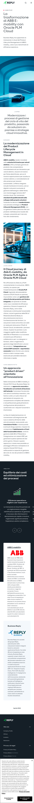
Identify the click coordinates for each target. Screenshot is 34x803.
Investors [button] (5, 737)
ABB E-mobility (14, 547)
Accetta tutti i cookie (25, 799)
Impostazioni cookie (8, 799)
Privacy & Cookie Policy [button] (9, 749)
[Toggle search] (25, 3)
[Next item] (19, 530)
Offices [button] (5, 734)
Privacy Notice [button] (10, 752)
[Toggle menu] (31, 3)
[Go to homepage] (9, 3)
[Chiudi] (32, 760)
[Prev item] (14, 530)
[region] (17, 781)
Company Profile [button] (8, 731)
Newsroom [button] (6, 740)
